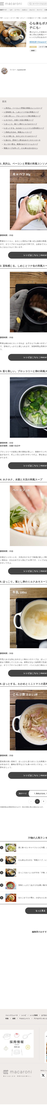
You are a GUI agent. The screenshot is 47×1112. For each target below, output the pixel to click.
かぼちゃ (24, 10)
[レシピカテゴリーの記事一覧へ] (33, 47)
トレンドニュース (11, 1015)
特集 (7, 1018)
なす (11, 10)
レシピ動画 (34, 1015)
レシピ (24, 1015)
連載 (13, 1018)
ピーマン (17, 10)
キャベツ (39, 10)
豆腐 (45, 10)
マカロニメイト (24, 1018)
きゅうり (32, 10)
